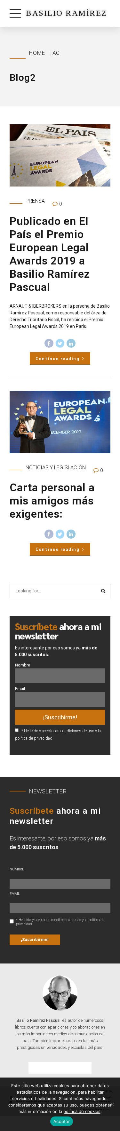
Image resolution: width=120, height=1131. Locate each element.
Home (37, 53)
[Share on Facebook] (48, 343)
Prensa (35, 201)
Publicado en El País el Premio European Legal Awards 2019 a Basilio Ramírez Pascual (50, 254)
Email (20, 688)
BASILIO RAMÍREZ (66, 13)
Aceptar (61, 1121)
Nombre (22, 665)
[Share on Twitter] (60, 343)
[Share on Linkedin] (71, 343)
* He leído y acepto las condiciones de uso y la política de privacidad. (60, 922)
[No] (112, 1104)
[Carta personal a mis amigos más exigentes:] (60, 422)
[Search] (103, 591)
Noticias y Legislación (56, 468)
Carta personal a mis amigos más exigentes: (52, 500)
